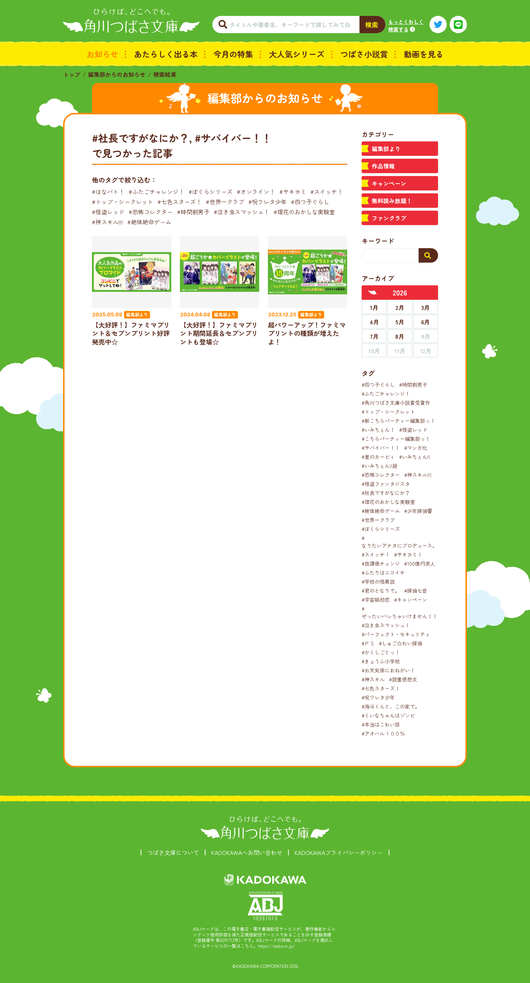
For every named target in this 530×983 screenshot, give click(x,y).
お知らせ (102, 54)
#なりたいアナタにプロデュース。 (399, 541)
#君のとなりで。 (381, 590)
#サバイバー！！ (381, 447)
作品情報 (383, 166)
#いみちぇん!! (414, 456)
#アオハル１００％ (383, 733)
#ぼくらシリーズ (211, 191)
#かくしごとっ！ (381, 652)
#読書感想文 (403, 679)
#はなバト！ (108, 191)
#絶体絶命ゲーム (149, 222)
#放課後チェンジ (381, 563)
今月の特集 (233, 54)
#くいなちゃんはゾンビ (388, 715)
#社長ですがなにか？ (386, 492)
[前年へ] (372, 292)
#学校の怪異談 (378, 581)
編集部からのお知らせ (117, 74)
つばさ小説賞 (364, 54)
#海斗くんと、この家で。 (391, 706)
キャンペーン (389, 183)
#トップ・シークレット (122, 201)
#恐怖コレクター (151, 211)
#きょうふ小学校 (381, 661)
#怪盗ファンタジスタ (386, 483)
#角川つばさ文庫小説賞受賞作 (396, 402)
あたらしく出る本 (166, 54)
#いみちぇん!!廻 (380, 465)
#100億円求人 (419, 563)
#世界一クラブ (225, 201)
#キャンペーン (410, 599)
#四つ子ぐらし (310, 201)
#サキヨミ (292, 191)
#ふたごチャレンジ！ (156, 191)
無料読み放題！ (392, 200)
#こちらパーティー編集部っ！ (396, 438)
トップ (71, 74)
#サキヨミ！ (408, 554)
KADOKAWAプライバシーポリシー (339, 852)
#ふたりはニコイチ (383, 572)
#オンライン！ (256, 191)
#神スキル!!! (107, 222)
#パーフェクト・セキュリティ (396, 634)
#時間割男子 (193, 211)
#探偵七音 (415, 590)
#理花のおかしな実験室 (304, 211)
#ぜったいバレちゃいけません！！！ (402, 612)
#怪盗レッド (108, 211)
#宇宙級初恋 (376, 599)
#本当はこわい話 (381, 724)
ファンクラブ (389, 218)
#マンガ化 (415, 447)
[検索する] (428, 255)
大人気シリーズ (296, 54)
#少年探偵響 (418, 510)
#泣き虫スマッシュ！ (241, 211)
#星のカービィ (378, 456)
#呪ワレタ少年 (267, 201)
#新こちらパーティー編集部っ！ (398, 420)
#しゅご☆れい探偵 (400, 643)
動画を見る (423, 54)
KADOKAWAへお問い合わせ (246, 852)
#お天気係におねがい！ (388, 670)
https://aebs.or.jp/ (276, 946)
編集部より (386, 148)
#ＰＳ (368, 643)
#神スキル (373, 679)
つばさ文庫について (173, 852)
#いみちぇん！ (378, 429)
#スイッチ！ (326, 191)
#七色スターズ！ (180, 201)
